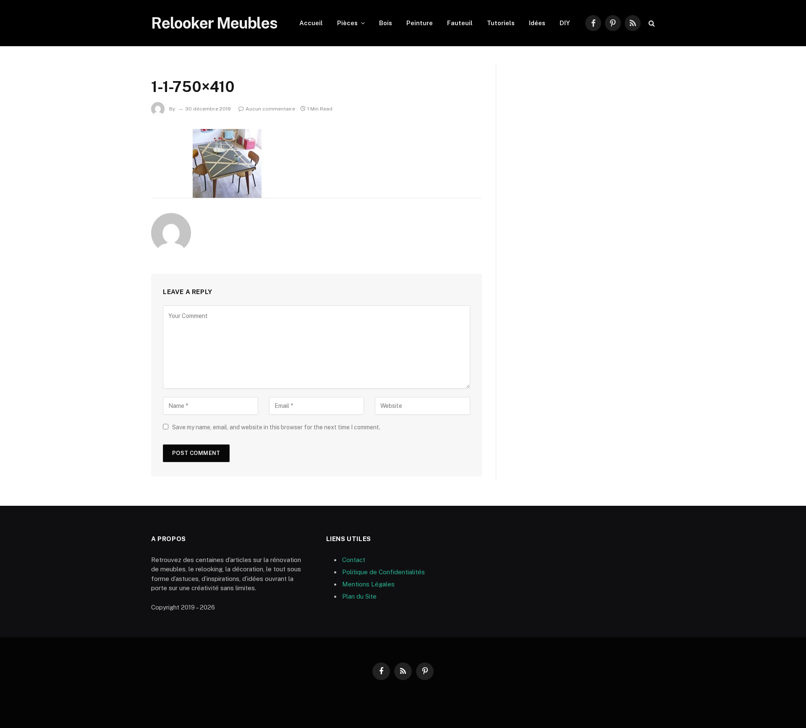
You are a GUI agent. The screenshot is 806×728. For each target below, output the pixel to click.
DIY (565, 22)
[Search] (651, 23)
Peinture (419, 22)
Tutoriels (501, 22)
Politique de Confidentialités (383, 572)
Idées (537, 22)
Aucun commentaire (270, 109)
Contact (353, 559)
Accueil (311, 22)
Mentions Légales (368, 584)
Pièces (347, 22)
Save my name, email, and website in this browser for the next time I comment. (276, 427)
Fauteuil (460, 22)
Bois (385, 22)
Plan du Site (359, 596)
